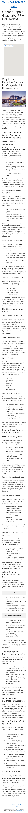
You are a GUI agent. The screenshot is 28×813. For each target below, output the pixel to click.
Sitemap (19, 804)
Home (8, 804)
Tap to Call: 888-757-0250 (14, 4)
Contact (13, 804)
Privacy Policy (14, 806)
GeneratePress (20, 810)
